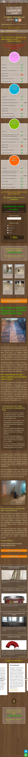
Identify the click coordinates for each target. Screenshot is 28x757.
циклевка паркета (19, 386)
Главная (2, 30)
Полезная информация (11, 30)
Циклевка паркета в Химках (8, 545)
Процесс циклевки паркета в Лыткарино (11, 543)
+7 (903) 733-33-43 (14, 17)
